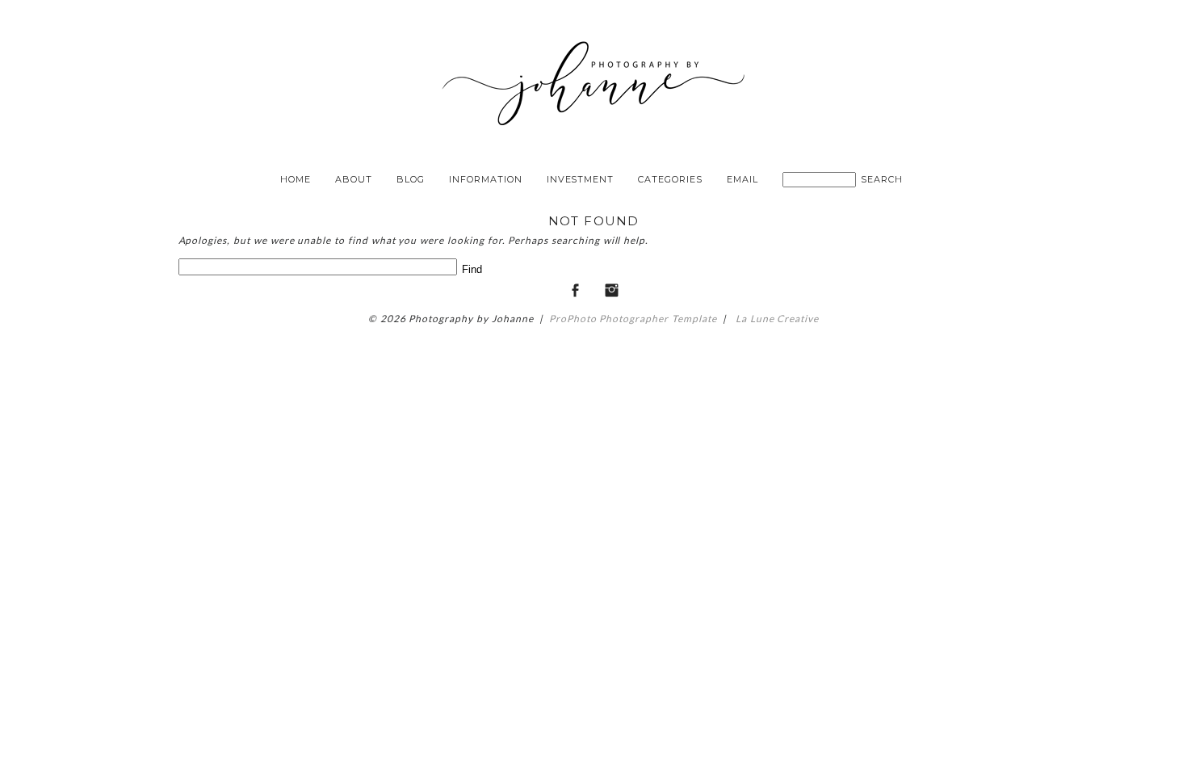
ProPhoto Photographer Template (633, 319)
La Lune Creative (775, 319)
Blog (410, 179)
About (353, 179)
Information (485, 179)
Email (742, 179)
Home (295, 179)
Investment (580, 179)
